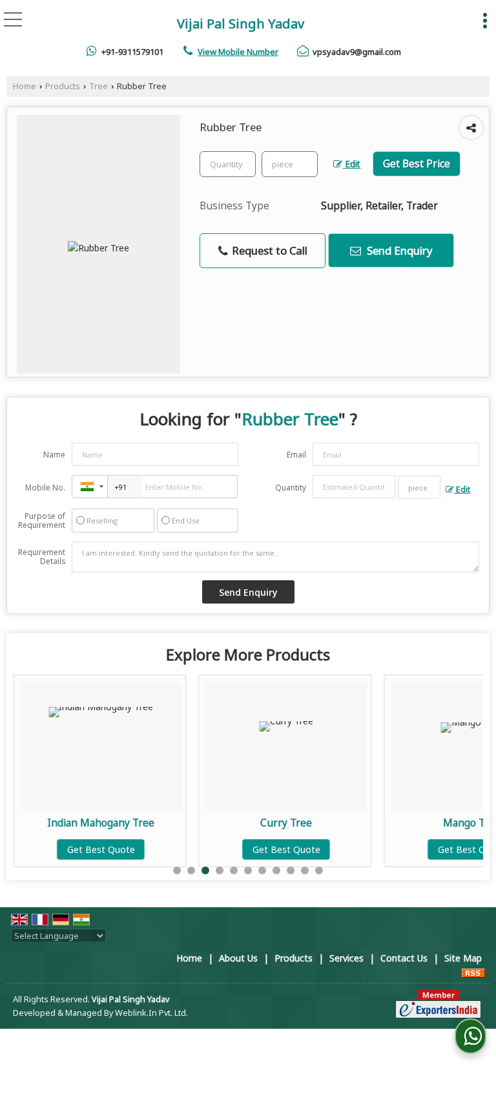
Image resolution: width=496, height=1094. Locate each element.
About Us (238, 958)
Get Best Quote (101, 849)
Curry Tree (286, 823)
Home (24, 86)
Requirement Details (41, 557)
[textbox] (290, 164)
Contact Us (404, 958)
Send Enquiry (398, 250)
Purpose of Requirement (41, 521)
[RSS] (473, 971)
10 (305, 870)
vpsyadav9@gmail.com (357, 52)
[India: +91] (90, 486)
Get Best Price (416, 164)
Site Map (463, 958)
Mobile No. (45, 487)
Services (346, 958)
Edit (351, 164)
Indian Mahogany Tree (100, 823)
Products (62, 86)
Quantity (290, 487)
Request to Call (268, 250)
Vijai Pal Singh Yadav (240, 23)
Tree (98, 86)
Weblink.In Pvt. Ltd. (151, 1012)
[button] (238, 52)
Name (54, 454)
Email (296, 454)
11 (319, 870)
